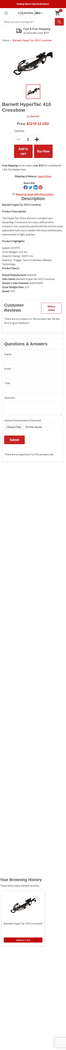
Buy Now (43, 151)
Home (5, 40)
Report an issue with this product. (35, 194)
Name (7, 354)
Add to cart (23, 151)
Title (7, 383)
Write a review (51, 308)
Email (7, 368)
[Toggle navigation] (6, 13)
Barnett (34, 116)
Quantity (19, 130)
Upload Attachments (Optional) (22, 420)
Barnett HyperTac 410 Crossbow (32, 40)
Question (9, 397)
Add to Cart (23, 940)
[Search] (59, 22)
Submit (14, 440)
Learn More (44, 176)
